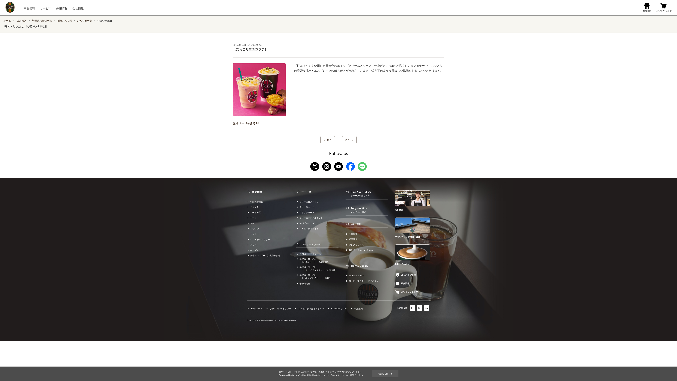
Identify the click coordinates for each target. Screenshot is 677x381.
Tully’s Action (359, 210)
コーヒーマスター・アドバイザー (365, 281)
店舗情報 (405, 283)
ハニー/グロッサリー (260, 239)
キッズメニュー (257, 250)
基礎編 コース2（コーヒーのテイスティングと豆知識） (319, 268)
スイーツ (254, 223)
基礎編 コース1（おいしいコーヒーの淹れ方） (314, 260)
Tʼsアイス (254, 228)
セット (253, 234)
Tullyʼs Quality (359, 265)
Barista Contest (356, 275)
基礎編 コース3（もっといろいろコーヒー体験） (315, 276)
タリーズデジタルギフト (311, 218)
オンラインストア (409, 292)
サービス (306, 191)
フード (253, 218)
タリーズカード (307, 207)
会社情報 (356, 224)
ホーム (7, 20)
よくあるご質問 (408, 275)
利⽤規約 (358, 308)
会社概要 (353, 234)
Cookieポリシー (339, 308)
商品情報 (257, 191)
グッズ (253, 245)
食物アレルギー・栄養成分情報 (265, 255)
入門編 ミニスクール (310, 254)
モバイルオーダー (308, 223)
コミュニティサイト (309, 228)
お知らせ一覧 (84, 20)
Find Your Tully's (361, 193)
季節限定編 (305, 283)
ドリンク (254, 207)
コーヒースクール (311, 244)
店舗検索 (21, 20)
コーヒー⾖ (255, 212)
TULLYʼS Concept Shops (361, 250)
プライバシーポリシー (280, 308)
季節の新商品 (256, 202)
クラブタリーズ (307, 212)
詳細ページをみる (244, 123)
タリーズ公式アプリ (309, 202)
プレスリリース (356, 245)
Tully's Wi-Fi (256, 308)
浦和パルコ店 (64, 20)
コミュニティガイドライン (311, 308)
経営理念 (353, 239)
